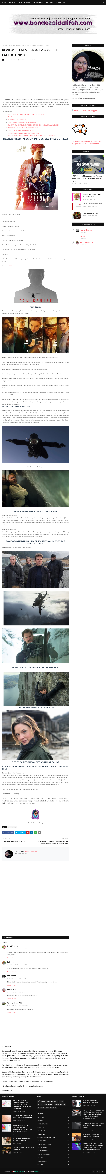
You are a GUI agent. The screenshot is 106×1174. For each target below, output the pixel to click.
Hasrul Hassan (86, 230)
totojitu (83, 236)
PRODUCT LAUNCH (53, 1124)
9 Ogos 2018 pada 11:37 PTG (18, 965)
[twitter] (98, 1171)
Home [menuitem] (4, 2)
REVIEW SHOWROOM (53, 1154)
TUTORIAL (53, 1164)
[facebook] (93, 1171)
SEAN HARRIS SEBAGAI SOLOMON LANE (22, 122)
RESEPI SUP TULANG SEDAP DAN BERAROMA (23, 1149)
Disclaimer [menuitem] (50, 2)
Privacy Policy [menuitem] (38, 2)
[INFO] (88, 164)
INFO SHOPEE (48, 1104)
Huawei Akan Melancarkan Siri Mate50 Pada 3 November (93, 1135)
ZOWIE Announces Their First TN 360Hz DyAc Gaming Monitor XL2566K (93, 1125)
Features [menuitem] (12, 2)
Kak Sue (10, 962)
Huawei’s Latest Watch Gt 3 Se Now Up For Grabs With (92, 1102)
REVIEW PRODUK (53, 1147)
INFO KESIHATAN (52, 1101)
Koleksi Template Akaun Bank (92, 204)
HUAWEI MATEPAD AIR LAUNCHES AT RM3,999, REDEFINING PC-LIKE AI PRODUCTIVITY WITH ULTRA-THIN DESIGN (22, 1105)
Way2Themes (19, 1171)
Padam (14, 958)
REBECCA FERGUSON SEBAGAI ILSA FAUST (23, 133)
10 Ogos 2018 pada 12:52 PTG (18, 1005)
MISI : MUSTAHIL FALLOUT (17, 120)
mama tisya (11, 989)
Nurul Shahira (12, 946)
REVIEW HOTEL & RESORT (53, 1144)
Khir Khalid (11, 976)
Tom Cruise (11, 117)
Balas (9, 958)
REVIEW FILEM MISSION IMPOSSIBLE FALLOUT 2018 (24, 114)
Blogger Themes (39, 1171)
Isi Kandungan (7, 111)
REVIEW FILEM (15, 45)
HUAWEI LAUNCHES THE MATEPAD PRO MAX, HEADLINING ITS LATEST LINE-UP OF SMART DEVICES (23, 1128)
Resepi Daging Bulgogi (90, 213)
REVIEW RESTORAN (53, 1151)
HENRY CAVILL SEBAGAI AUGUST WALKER (23, 128)
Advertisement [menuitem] (24, 2)
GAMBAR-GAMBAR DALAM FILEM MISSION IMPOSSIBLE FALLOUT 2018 (33, 125)
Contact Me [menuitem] (60, 2)
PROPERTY (53, 1127)
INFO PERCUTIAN (51, 1108)
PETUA (40, 1104)
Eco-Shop (53, 1120)
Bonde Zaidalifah (11, 60)
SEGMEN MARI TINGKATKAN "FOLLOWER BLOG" (92, 195)
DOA (61, 1101)
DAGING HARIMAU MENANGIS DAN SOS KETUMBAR (22, 1139)
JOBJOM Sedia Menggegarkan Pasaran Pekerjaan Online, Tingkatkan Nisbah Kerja (87, 178)
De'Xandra (53, 1117)
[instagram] (102, 1171)
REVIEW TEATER (53, 1158)
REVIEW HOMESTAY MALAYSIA (53, 1137)
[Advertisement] (35, 79)
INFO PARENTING (60, 1104)
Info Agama (41, 1101)
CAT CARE (41, 1108)
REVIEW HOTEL (53, 1141)
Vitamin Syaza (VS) (14, 1003)
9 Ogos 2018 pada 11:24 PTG (18, 949)
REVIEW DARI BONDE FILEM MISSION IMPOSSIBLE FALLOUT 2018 (31, 136)
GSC (10, 266)
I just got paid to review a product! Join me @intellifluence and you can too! (87, 142)
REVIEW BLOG (53, 1131)
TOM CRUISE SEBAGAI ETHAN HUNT (20, 130)
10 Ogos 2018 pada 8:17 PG (17, 978)
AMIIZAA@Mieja (86, 242)
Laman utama (6, 45)
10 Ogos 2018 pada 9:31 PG (17, 992)
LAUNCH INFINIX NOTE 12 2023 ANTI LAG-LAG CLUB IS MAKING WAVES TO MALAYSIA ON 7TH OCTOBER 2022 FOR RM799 (93, 1147)
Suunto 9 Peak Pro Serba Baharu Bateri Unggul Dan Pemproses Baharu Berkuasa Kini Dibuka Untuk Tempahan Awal (93, 1113)
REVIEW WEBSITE (53, 1161)
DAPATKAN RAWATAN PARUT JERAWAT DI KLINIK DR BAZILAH (23, 1117)
